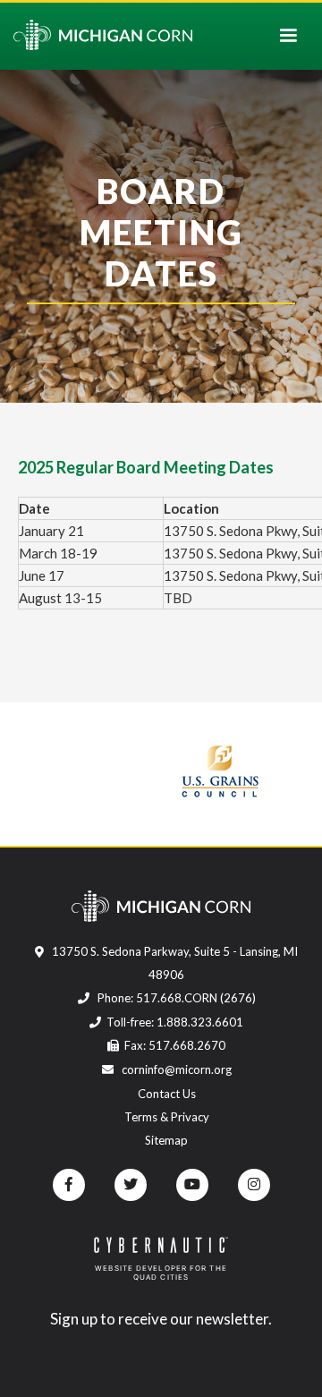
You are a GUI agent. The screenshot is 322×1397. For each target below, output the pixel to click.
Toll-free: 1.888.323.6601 (174, 1022)
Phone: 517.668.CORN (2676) (175, 998)
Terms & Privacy (166, 1117)
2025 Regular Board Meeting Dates (146, 467)
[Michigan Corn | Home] (102, 35)
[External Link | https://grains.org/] (214, 770)
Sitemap (166, 1140)
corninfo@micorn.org (175, 1069)
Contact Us (167, 1093)
